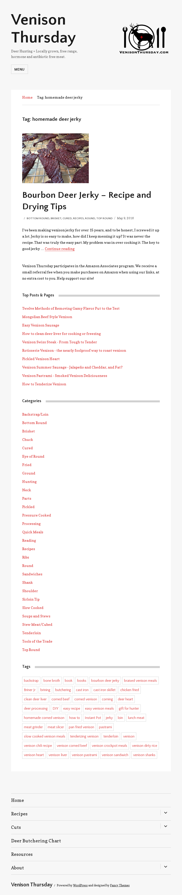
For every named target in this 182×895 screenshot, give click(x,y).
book (68, 681)
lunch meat (136, 718)
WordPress (80, 885)
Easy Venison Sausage (40, 325)
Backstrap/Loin (35, 414)
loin (120, 718)
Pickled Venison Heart (41, 359)
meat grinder (33, 727)
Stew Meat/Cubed (37, 624)
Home (27, 97)
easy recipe (71, 709)
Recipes (78, 218)
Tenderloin (31, 633)
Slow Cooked (33, 607)
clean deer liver (35, 699)
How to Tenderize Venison (44, 384)
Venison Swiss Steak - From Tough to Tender (59, 342)
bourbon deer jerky (105, 681)
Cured (67, 218)
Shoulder (30, 591)
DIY (55, 709)
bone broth (52, 681)
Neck (26, 490)
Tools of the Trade (37, 641)
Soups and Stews (36, 616)
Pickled (28, 507)
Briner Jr (30, 690)
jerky (109, 718)
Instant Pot (93, 718)
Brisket (56, 218)
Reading (29, 540)
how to (74, 718)
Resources (22, 854)
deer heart (125, 699)
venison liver (58, 755)
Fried (27, 465)
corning (107, 699)
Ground (28, 473)
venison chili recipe (38, 746)
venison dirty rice (144, 746)
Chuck (27, 439)
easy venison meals (99, 709)
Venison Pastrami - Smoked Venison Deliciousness (64, 375)
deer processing (36, 709)
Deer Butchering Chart (36, 840)
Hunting (29, 481)
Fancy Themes (120, 885)
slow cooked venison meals (44, 736)
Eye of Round (33, 456)
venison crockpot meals (109, 746)
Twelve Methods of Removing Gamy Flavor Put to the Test (71, 308)
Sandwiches (32, 574)
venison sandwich (115, 755)
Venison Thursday (43, 29)
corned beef (60, 699)
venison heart (34, 755)
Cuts (16, 827)
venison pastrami (84, 755)
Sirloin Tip (31, 599)
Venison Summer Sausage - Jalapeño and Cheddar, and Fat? (72, 367)
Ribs (25, 557)
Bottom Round (38, 218)
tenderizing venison (84, 736)
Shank (27, 582)
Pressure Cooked (36, 515)
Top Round (104, 218)
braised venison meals (140, 681)
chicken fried (129, 690)
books (81, 681)
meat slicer (56, 727)
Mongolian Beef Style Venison (47, 317)
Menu (19, 69)
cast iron (82, 690)
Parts (26, 498)
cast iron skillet (104, 690)
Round (90, 218)
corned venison (85, 699)
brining (45, 690)
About (17, 867)
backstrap (31, 681)
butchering (63, 690)
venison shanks (144, 755)
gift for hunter (129, 709)
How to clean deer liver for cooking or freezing (61, 333)
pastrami (105, 727)
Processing (31, 523)
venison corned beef (72, 746)
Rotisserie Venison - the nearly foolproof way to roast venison (74, 350)
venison (129, 736)
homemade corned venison (44, 718)
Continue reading (60, 248)
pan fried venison (81, 727)
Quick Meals (32, 532)
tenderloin (110, 736)
